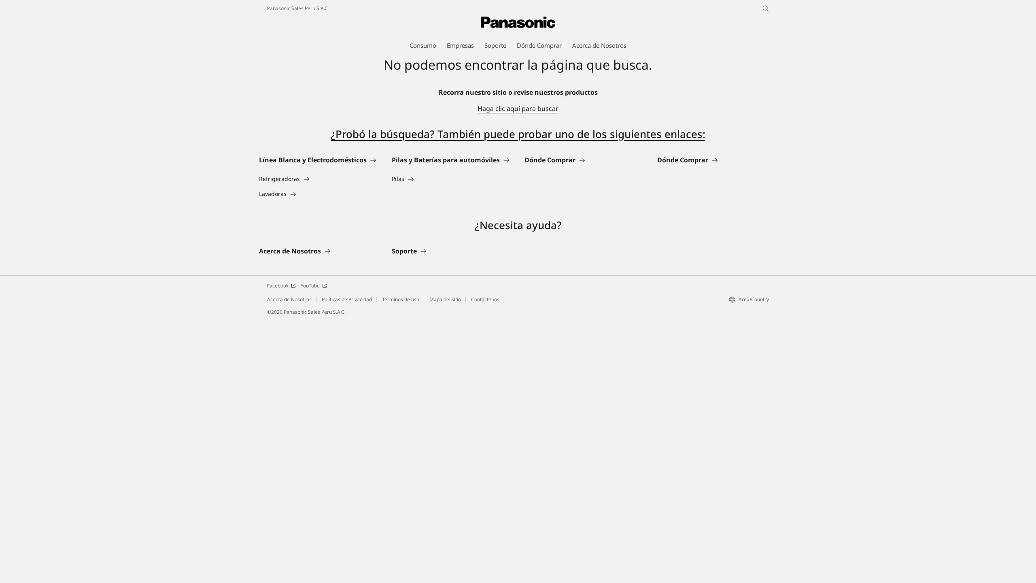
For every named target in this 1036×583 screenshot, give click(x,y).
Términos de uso (400, 299)
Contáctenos (485, 299)
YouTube (310, 285)
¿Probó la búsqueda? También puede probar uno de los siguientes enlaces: (518, 134)
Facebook (278, 285)
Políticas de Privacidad (347, 299)
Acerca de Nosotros (289, 299)
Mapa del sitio (445, 299)
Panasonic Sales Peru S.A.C (297, 8)
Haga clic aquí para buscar (518, 108)
